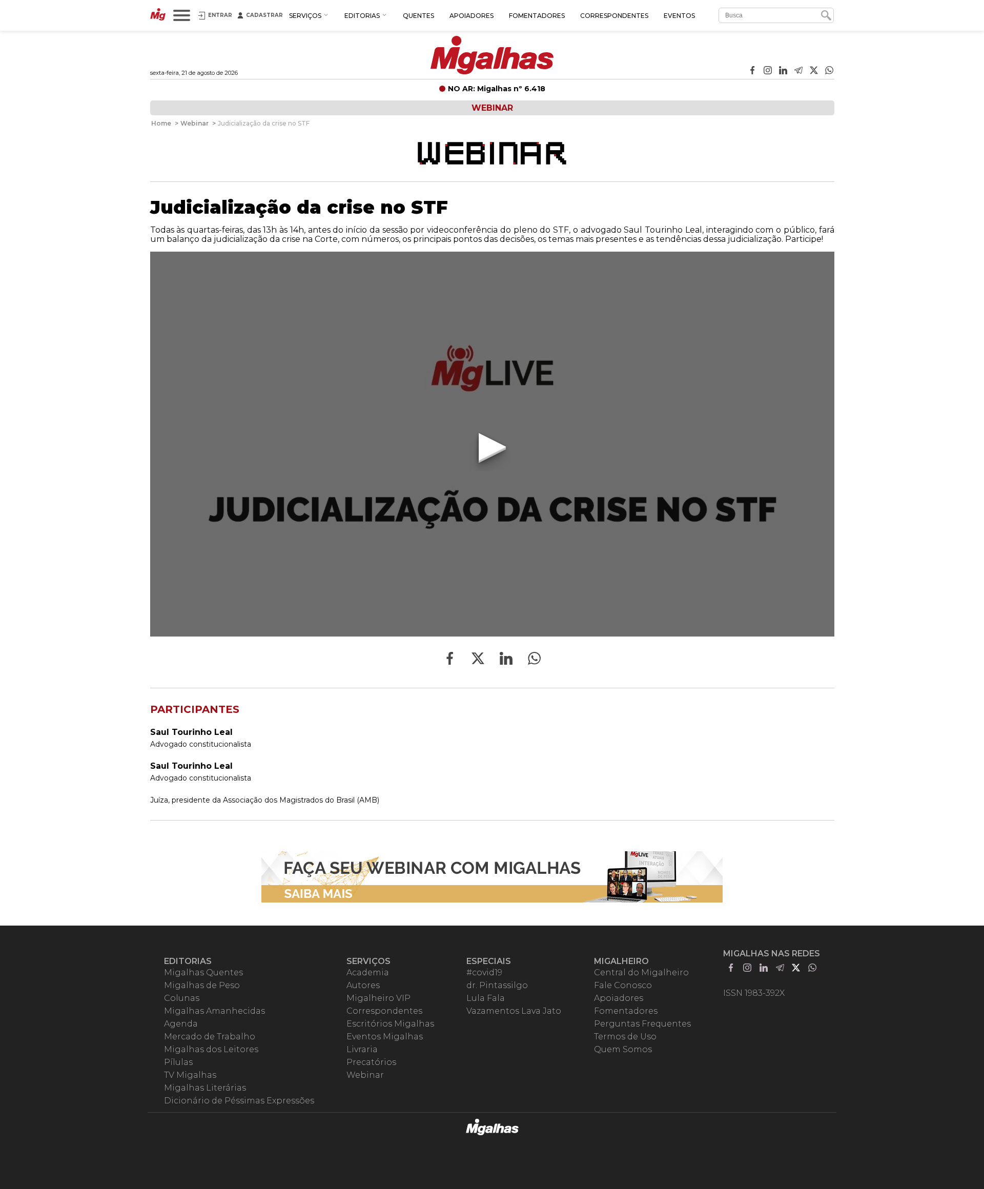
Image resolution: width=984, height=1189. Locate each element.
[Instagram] (767, 71)
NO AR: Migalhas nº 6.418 (496, 89)
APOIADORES (471, 15)
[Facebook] (752, 71)
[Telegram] (798, 71)
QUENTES (418, 15)
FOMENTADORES (537, 15)
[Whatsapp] (829, 71)
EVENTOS (679, 15)
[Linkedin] (783, 71)
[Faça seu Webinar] (492, 877)
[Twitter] (814, 71)
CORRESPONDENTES (614, 15)
